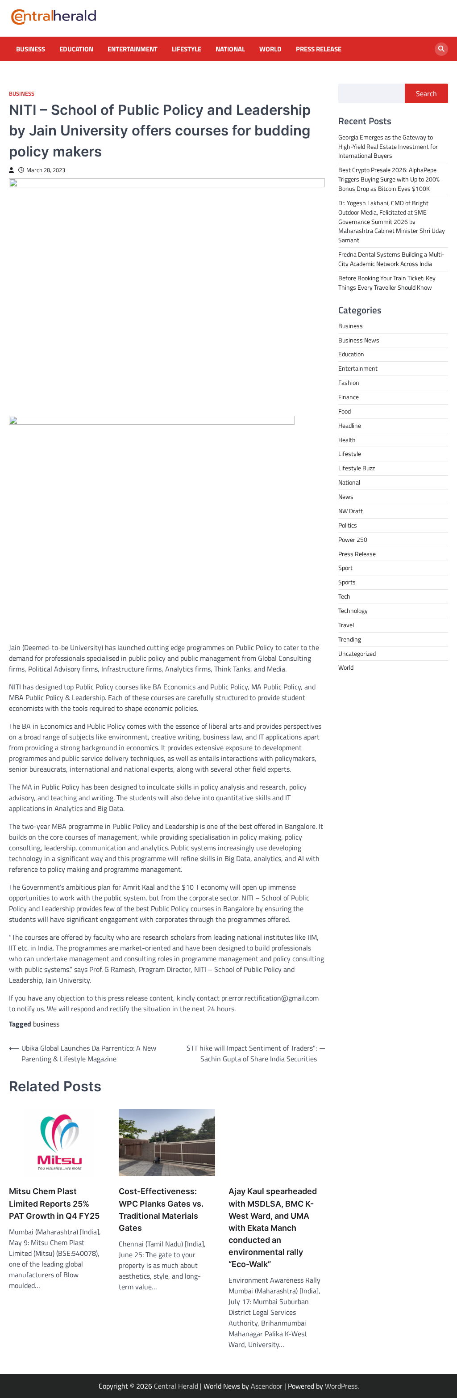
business (46, 1023)
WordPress (341, 1386)
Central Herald (176, 1386)
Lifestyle (186, 49)
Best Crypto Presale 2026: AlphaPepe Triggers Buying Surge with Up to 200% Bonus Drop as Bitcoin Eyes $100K (389, 179)
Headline (349, 425)
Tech (344, 596)
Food (344, 411)
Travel (346, 624)
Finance (348, 396)
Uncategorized (357, 653)
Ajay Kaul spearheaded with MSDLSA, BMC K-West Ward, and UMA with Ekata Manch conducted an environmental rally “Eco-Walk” (272, 1227)
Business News (358, 340)
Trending (349, 639)
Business (30, 49)
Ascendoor (267, 1386)
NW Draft (350, 510)
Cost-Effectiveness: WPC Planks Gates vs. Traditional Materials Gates (161, 1209)
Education (76, 49)
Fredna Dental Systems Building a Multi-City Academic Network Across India (391, 258)
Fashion (348, 382)
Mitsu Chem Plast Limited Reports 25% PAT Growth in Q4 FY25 (54, 1203)
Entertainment (133, 49)
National (230, 49)
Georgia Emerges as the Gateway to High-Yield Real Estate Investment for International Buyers (388, 146)
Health (347, 439)
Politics (347, 525)
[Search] (441, 49)
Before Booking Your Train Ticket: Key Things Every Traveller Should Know (387, 282)
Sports (347, 582)
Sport (345, 567)
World (270, 49)
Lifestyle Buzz (356, 468)
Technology (353, 610)
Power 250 (352, 539)
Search (426, 93)
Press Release (318, 49)
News (345, 496)
